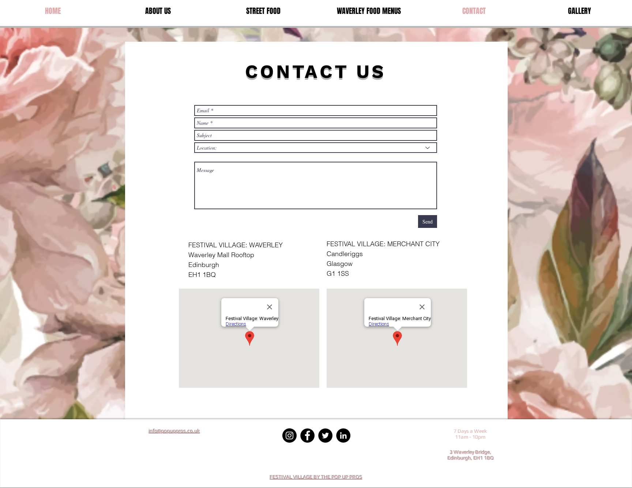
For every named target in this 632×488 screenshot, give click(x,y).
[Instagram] (289, 435)
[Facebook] (307, 435)
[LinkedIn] (343, 435)
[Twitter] (325, 435)
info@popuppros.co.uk (174, 431)
